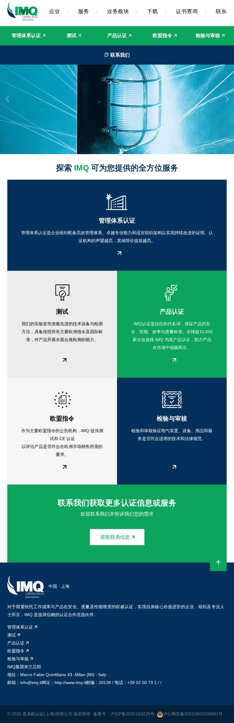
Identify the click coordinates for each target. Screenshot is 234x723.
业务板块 (118, 11)
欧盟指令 (162, 35)
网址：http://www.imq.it (64, 682)
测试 (71, 35)
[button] (7, 99)
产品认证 (117, 35)
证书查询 (187, 11)
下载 (152, 11)
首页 (25, 11)
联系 (221, 11)
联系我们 (119, 55)
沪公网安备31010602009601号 (193, 713)
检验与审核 (208, 35)
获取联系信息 (115, 537)
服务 (83, 11)
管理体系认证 (26, 35)
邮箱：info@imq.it (24, 682)
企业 (54, 11)
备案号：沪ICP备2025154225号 (123, 713)
